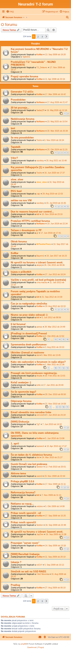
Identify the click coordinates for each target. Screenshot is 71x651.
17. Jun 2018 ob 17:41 (51, 233)
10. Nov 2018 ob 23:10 (52, 214)
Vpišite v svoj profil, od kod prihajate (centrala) (38, 279)
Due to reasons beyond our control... (32, 211)
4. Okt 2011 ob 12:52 (54, 336)
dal (37, 355)
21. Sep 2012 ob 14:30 (52, 297)
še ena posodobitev (22, 137)
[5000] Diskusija (20, 421)
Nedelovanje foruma (22, 118)
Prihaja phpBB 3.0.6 (22, 481)
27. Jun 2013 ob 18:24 (55, 274)
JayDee (40, 534)
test (13, 128)
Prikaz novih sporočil (23, 522)
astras (39, 327)
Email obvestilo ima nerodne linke (31, 412)
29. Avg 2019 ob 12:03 (52, 194)
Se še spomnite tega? (23, 391)
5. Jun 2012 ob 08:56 (51, 317)
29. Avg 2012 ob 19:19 (55, 306)
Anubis (39, 376)
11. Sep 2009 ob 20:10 (55, 557)
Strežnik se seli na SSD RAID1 (28, 571)
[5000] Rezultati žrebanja (25, 554)
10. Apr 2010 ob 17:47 (57, 446)
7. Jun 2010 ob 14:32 (52, 424)
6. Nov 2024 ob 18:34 (54, 140)
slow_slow (17, 179)
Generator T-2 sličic (22, 91)
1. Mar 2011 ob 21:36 (54, 364)
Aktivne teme (18, 473)
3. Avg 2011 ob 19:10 (54, 347)
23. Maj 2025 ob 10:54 (57, 121)
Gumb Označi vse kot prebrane (29, 464)
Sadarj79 (40, 110)
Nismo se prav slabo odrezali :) (29, 314)
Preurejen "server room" (25, 543)
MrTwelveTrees (43, 244)
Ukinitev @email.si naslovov (27, 352)
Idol (38, 457)
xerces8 (40, 415)
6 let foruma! (18, 324)
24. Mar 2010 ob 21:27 (52, 457)
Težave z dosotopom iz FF (26, 230)
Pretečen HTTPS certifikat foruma (30, 221)
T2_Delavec (42, 67)
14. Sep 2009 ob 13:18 (55, 545)
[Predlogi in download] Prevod (29, 333)
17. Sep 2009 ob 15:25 (55, 515)
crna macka (41, 282)
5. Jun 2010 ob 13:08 (54, 438)
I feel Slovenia (42, 574)
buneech (40, 446)
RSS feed (16, 191)
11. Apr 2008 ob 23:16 (55, 79)
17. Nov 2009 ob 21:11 (55, 484)
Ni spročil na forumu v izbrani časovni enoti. (37, 262)
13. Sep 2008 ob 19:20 (55, 54)
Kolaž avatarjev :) (21, 382)
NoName (40, 102)
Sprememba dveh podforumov (29, 344)
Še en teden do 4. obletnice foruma (31, 454)
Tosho (39, 140)
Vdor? (14, 158)
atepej (39, 265)
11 (59, 368)
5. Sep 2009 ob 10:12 (54, 565)
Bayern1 (40, 256)
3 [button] (42, 36)
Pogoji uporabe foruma (24, 76)
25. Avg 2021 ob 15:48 (56, 160)
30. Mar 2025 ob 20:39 (57, 131)
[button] (46, 36)
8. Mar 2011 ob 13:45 (51, 355)
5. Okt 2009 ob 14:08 (55, 506)
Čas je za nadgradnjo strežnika (29, 303)
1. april (15, 443)
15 (63, 339)
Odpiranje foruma (21, 401)
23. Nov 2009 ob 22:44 (54, 476)
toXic (38, 385)
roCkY (39, 565)
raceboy (40, 160)
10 (55, 368)
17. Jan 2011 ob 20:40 (53, 385)
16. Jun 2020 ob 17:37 (54, 173)
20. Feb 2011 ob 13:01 (55, 376)
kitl (37, 214)
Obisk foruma (19, 241)
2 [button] (38, 36)
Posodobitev (18, 99)
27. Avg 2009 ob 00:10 (55, 587)
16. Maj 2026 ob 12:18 (57, 110)
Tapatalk (15, 146)
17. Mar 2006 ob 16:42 (55, 94)
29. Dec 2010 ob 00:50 (55, 394)
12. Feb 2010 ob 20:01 (55, 467)
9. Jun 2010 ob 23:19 (56, 415)
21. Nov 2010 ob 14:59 (55, 404)
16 (67, 339)
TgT (38, 424)
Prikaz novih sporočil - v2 (26, 513)
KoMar (39, 54)
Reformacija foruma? (23, 492)
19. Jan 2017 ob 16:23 (56, 256)
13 (55, 339)
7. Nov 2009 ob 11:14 (51, 495)
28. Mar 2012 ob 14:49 (54, 327)
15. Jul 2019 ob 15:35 (56, 203)
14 (59, 339)
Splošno (26, 57)
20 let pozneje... (20, 107)
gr (37, 233)
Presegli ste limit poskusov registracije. (34, 373)
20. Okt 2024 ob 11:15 (57, 149)
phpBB (24, 644)
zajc (38, 194)
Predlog (15, 585)
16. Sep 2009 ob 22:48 (55, 525)
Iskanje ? (16, 562)
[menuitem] (10, 11)
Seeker (39, 467)
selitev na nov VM (21, 200)
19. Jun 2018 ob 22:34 (57, 223)
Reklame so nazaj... (22, 503)
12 (63, 368)
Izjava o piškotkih (21, 271)
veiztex (39, 506)
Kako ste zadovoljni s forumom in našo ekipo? (38, 361)
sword (39, 476)
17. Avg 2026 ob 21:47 (57, 102)
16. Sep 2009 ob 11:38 (56, 534)
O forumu (9, 24)
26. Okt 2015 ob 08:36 (54, 265)
